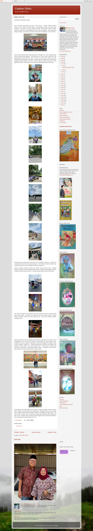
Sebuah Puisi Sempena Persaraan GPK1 (29, 504)
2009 (62, 99)
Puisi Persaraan (17, 511)
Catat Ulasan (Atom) (23, 435)
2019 (62, 79)
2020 (62, 78)
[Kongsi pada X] (30, 420)
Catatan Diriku (23, 8)
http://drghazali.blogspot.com (66, 175)
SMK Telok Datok (63, 408)
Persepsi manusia (64, 115)
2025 (62, 58)
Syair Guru (16, 516)
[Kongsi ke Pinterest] (33, 420)
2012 (62, 93)
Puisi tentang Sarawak (65, 117)
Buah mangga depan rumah (66, 112)
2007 (62, 103)
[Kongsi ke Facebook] (31, 420)
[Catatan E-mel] (25, 420)
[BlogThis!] (28, 420)
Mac (63, 71)
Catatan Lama (51, 432)
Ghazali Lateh (71, 27)
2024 (62, 60)
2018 (62, 81)
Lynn (61, 406)
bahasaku (62, 110)
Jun (63, 65)
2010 (62, 97)
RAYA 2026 (17, 439)
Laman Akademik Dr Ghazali (66, 404)
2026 (62, 56)
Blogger (56, 525)
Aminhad (62, 399)
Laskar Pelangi (63, 113)
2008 (62, 101)
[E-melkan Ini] (27, 420)
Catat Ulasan (19, 425)
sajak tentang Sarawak (65, 119)
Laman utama (36, 432)
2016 (62, 85)
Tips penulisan (63, 122)
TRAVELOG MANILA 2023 (68, 67)
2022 (62, 74)
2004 (62, 104)
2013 (62, 91)
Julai (63, 63)
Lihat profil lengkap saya (65, 51)
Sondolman (62, 120)
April (63, 69)
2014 (62, 89)
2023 (62, 62)
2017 (62, 83)
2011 (62, 95)
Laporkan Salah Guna (66, 126)
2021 (62, 76)
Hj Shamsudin (63, 402)
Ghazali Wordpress (64, 401)
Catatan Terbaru (19, 432)
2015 (62, 87)
